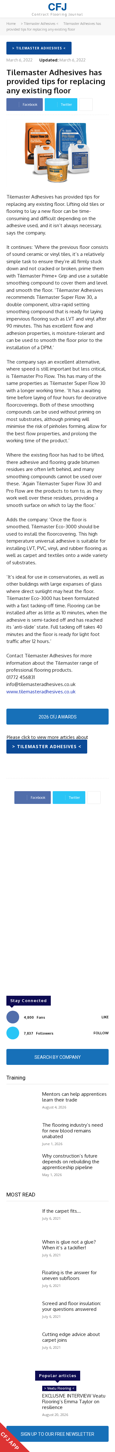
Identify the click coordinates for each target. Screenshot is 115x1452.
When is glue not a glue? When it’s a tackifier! (69, 1245)
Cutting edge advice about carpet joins (71, 1337)
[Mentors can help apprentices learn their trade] (21, 1103)
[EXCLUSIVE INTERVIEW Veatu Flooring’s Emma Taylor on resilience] (21, 1398)
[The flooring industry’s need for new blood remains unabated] (21, 1134)
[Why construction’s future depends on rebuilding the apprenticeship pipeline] (21, 1165)
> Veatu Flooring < (59, 1388)
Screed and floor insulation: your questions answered (71, 1306)
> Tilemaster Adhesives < (39, 23)
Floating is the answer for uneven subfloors (69, 1275)
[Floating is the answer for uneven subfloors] (21, 1282)
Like (105, 1017)
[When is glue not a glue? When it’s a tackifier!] (21, 1251)
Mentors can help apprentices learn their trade (74, 1097)
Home (11, 23)
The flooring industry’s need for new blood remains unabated (72, 1130)
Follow (101, 1033)
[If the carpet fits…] (21, 1220)
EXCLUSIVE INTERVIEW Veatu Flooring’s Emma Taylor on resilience (73, 1401)
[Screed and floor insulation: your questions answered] (21, 1313)
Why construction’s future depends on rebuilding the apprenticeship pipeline (70, 1161)
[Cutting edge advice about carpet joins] (21, 1344)
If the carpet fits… (61, 1211)
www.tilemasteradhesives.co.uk (40, 692)
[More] (86, 104)
